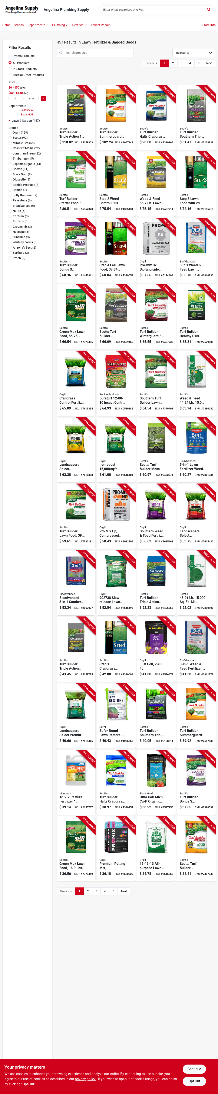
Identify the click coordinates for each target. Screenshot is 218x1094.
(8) (22, 174)
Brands (19, 25)
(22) (26, 148)
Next (209, 63)
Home (6, 25)
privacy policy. (85, 1079)
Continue (194, 1069)
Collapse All (27, 110)
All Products (21, 63)
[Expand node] (10, 120)
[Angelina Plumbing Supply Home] (21, 9)
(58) (24, 143)
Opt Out (194, 1081)
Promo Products (23, 56)
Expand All (27, 114)
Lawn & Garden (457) (25, 120)
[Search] (209, 9)
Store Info (209, 25)
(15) (23, 158)
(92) (20, 137)
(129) (20, 132)
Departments (36, 25)
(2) (24, 247)
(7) (20, 190)
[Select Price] (43, 98)
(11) (20, 169)
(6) (22, 200)
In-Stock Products (25, 69)
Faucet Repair (100, 25)
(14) (27, 164)
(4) (19, 211)
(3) (21, 216)
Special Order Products (28, 75)
